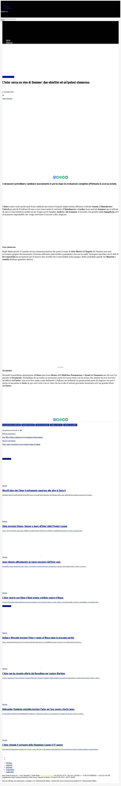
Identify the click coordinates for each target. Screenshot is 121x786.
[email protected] (46, 775)
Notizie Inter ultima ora (11, 425)
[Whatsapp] (60, 177)
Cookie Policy (10, 772)
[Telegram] (63, 177)
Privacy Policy (10, 770)
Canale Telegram (70, 425)
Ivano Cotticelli (7, 99)
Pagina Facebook (28, 425)
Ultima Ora (8, 8)
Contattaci (9, 765)
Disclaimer (9, 767)
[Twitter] (57, 177)
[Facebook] (54, 177)
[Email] (66, 177)
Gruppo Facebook (42, 425)
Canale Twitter (56, 425)
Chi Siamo (9, 763)
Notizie (7, 6)
